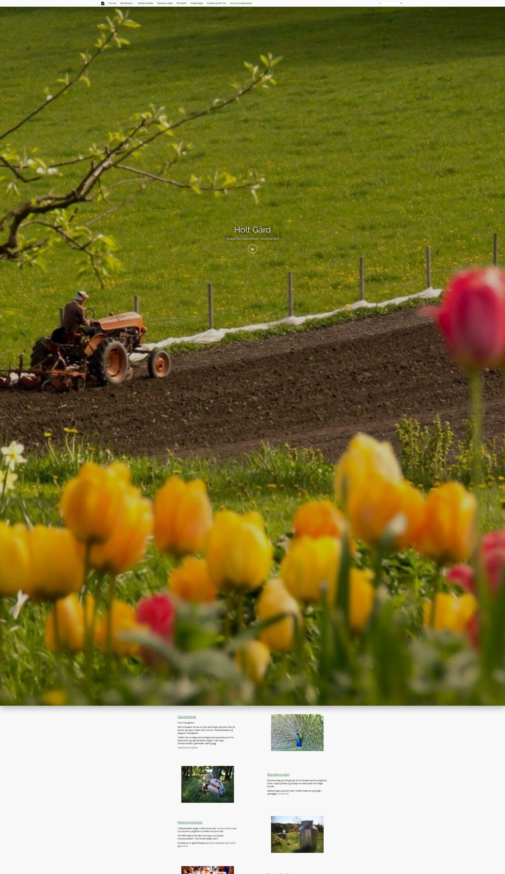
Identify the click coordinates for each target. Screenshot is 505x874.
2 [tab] (244, 707)
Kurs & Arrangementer (241, 3)
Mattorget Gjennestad (225, 843)
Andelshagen (196, 3)
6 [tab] (260, 707)
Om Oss (112, 3)
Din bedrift (181, 3)
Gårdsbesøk (126, 3)
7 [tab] (264, 707)
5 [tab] (256, 707)
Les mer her (283, 793)
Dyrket (211, 843)
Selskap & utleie (165, 3)
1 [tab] (240, 707)
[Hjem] (103, 3)
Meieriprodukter (145, 3)
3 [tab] (248, 707)
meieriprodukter (224, 828)
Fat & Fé (184, 846)
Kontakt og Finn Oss (216, 3)
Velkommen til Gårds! (188, 747)
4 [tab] (252, 707)
